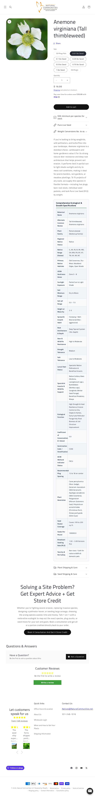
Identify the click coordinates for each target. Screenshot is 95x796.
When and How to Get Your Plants (44, 727)
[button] (5, 7)
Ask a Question (77, 656)
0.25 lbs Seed (78, 59)
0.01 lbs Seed (78, 53)
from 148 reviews (19, 720)
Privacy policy (65, 788)
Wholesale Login (40, 720)
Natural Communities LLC (25, 788)
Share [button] (58, 43)
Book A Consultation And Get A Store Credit (47, 632)
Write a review (47, 682)
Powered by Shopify (41, 788)
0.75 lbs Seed (78, 64)
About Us (37, 714)
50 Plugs (76, 70)
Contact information (47, 791)
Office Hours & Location (43, 709)
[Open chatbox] (90, 791)
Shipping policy (34, 791)
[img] (19, 717)
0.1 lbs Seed (61, 59)
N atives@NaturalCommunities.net (77, 708)
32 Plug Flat (62, 54)
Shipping (57, 90)
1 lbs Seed (60, 70)
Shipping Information (42, 733)
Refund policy (54, 788)
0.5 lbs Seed (61, 64)
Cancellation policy (62, 791)
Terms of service (78, 788)
